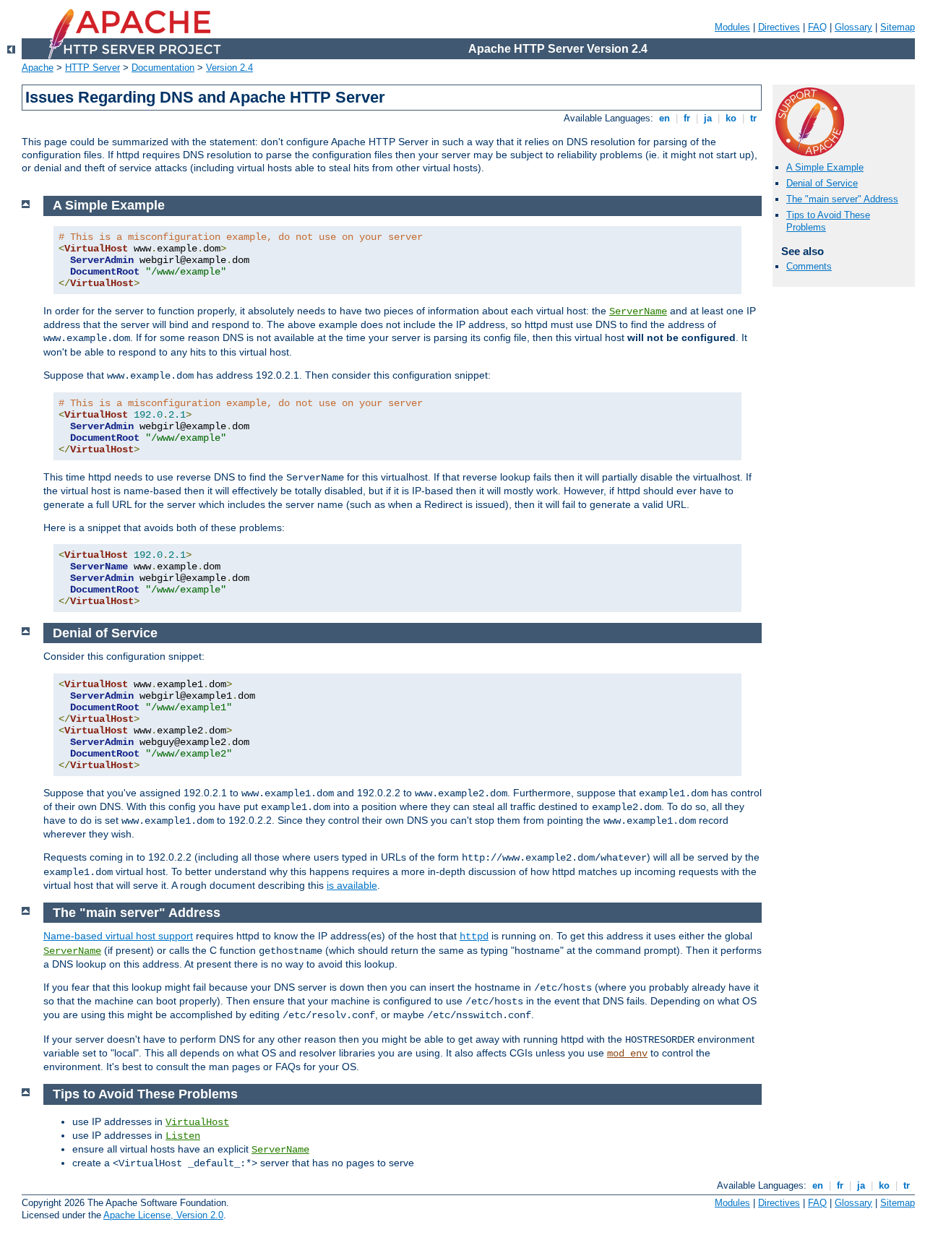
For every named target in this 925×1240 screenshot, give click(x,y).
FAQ (817, 27)
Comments (809, 266)
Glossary (853, 27)
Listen (182, 1136)
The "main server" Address (842, 199)
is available (352, 885)
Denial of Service (822, 183)
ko (731, 118)
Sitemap (897, 27)
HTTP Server (92, 67)
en (664, 118)
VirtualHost (197, 1122)
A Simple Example (825, 167)
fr (687, 118)
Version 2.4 (229, 67)
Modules (732, 27)
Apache (37, 67)
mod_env (627, 1053)
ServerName (638, 311)
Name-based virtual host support (118, 936)
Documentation (163, 67)
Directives (779, 27)
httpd (474, 936)
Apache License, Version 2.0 (163, 1215)
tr (753, 118)
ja (708, 118)
